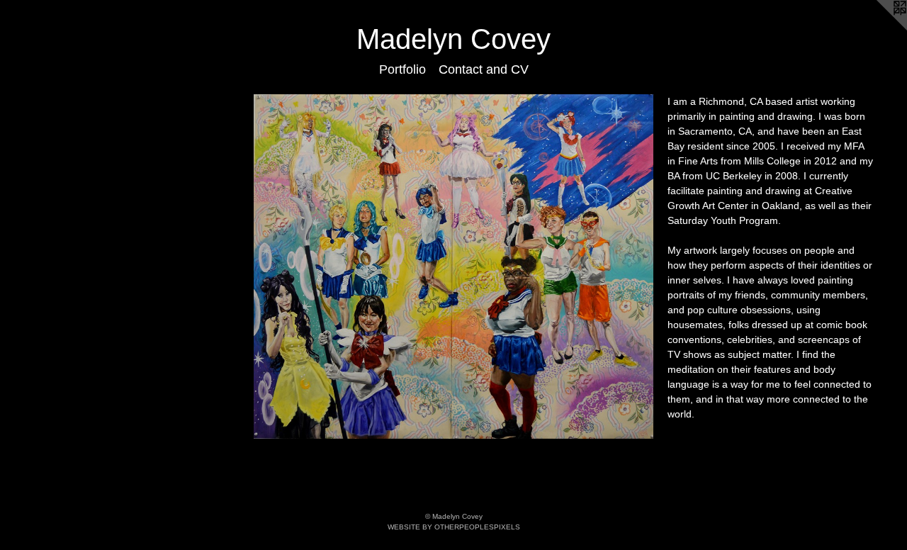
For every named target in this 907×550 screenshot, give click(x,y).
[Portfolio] (453, 266)
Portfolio (402, 69)
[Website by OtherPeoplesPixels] (878, 28)
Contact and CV (484, 69)
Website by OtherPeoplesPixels (454, 527)
